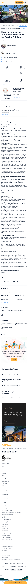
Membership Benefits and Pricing (8, 542)
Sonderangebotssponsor (7, 532)
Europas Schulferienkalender (8, 514)
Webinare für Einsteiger (6, 519)
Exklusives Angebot (6, 553)
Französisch (5, 126)
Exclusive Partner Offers (6, 548)
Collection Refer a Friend (7, 539)
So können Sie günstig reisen (7, 506)
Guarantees (4, 541)
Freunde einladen (5, 490)
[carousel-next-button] (25, 14)
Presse (3, 475)
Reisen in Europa (5, 524)
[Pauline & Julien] (3, 46)
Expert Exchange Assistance (7, 546)
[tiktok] (8, 452)
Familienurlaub (5, 528)
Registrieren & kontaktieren (15, 582)
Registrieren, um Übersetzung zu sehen (20, 121)
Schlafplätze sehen (5, 84)
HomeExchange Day (6, 521)
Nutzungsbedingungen (10, 563)
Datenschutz (4, 566)
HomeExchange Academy (7, 510)
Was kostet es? (5, 487)
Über (3, 466)
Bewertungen (23, 25)
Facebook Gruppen (6, 508)
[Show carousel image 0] (14, 14)
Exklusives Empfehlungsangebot (8, 522)
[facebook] (3, 452)
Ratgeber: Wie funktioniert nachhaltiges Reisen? (11, 512)
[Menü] (25, 2)
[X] (13, 452)
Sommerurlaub (5, 530)
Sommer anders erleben (7, 505)
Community (4, 473)
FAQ (2, 497)
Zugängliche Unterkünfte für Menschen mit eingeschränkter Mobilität (14, 517)
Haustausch (4, 526)
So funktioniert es (5, 483)
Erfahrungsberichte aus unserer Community (11, 559)
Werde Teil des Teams (6, 468)
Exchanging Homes (6, 535)
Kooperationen (5, 557)
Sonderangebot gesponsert (7, 544)
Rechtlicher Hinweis (22, 566)
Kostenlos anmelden (19, 2)
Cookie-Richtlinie (12, 566)
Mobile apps (4, 471)
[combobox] (13, 570)
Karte (17, 25)
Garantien (4, 488)
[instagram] (5, 452)
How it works (4, 550)
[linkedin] (10, 452)
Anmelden (14, 359)
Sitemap (7, 569)
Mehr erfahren (16, 97)
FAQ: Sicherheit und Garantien (8, 533)
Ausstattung (11, 25)
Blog (2, 469)
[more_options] (2, 582)
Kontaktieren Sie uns (6, 498)
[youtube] (16, 452)
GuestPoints (4, 485)
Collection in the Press (6, 537)
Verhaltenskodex (19, 563)
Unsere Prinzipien (5, 481)
